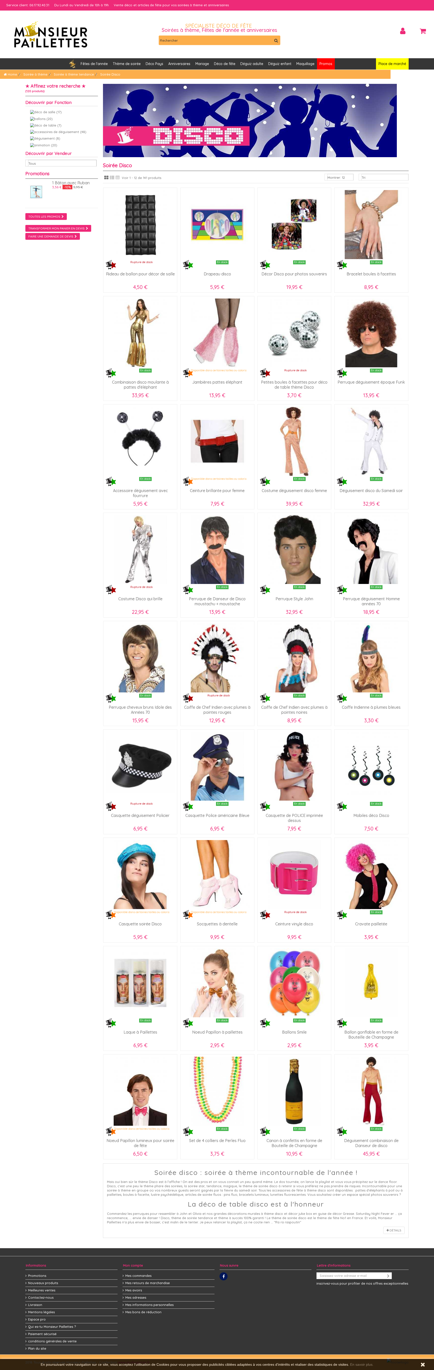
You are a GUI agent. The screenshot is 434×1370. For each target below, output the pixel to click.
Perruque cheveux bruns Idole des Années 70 (140, 710)
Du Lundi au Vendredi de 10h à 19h (81, 5)
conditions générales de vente (52, 1341)
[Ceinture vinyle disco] (294, 874)
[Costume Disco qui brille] (140, 549)
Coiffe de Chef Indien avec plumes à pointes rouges (217, 710)
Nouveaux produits (43, 1283)
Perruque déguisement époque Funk (371, 382)
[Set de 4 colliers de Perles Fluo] (217, 1091)
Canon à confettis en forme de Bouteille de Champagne (294, 1143)
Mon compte (133, 1265)
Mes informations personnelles (149, 1305)
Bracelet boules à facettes (371, 273)
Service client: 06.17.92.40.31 (27, 5)
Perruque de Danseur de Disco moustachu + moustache (217, 601)
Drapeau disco (217, 273)
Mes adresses (135, 1297)
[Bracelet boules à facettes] (371, 224)
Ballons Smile (294, 1032)
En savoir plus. (361, 1364)
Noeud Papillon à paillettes (217, 1032)
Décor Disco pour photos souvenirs (294, 273)
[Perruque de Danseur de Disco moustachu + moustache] (217, 549)
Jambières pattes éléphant (217, 382)
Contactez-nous (40, 1297)
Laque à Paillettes (140, 1032)
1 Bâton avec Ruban (71, 182)
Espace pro (37, 1319)
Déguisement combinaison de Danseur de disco (371, 1143)
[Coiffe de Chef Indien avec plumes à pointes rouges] (217, 657)
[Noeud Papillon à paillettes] (217, 983)
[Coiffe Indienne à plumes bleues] (371, 657)
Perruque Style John (294, 598)
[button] (179, 64)
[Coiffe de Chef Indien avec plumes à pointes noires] (294, 657)
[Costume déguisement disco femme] (294, 441)
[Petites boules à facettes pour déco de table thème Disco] (294, 333)
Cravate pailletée (371, 923)
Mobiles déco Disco (371, 815)
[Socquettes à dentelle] (217, 874)
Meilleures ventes (41, 1290)
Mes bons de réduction (143, 1312)
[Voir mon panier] (423, 31)
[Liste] (112, 178)
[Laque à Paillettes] (140, 983)
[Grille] (106, 178)
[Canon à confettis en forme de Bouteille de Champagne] (294, 1091)
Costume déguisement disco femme (294, 490)
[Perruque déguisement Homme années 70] (371, 549)
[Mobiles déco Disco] (371, 766)
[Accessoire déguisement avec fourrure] (140, 441)
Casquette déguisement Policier (140, 815)
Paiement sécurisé (42, 1334)
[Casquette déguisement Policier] (140, 766)
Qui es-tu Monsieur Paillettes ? (52, 1327)
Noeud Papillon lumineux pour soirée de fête (140, 1143)
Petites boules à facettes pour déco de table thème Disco (294, 385)
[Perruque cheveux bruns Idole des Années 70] (140, 657)
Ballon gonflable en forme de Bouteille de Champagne (371, 1035)
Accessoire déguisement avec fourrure (140, 493)
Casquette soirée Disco (140, 923)
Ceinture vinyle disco (294, 923)
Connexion (402, 31)
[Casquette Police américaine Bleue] (217, 766)
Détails (395, 1230)
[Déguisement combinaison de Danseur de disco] (371, 1091)
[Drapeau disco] (217, 224)
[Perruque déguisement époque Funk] (371, 333)
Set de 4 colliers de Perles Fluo (217, 1140)
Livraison (35, 1305)
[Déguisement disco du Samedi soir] (371, 441)
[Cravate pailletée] (371, 874)
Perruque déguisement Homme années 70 (371, 601)
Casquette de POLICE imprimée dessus (294, 818)
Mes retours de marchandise (147, 1283)
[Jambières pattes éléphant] (217, 333)
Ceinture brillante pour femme (217, 490)
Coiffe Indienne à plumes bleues (371, 707)
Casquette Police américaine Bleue (217, 815)
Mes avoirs (133, 1290)
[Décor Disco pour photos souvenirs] (294, 224)
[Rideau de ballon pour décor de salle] (140, 224)
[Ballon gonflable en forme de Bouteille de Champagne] (371, 983)
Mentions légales (41, 1312)
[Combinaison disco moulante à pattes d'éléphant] (140, 333)
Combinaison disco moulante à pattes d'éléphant (140, 385)
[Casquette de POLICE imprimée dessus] (294, 766)
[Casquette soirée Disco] (140, 874)
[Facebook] (224, 1276)
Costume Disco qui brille (140, 598)
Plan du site (37, 1348)
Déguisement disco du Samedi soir (371, 490)
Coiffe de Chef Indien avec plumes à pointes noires (294, 710)
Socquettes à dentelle (217, 923)
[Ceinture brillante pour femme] (217, 441)
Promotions (37, 173)
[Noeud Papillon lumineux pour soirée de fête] (140, 1091)
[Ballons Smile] (294, 983)
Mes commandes (138, 1276)
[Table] (118, 178)
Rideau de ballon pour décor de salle (140, 273)
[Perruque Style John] (294, 549)
